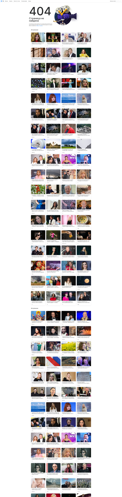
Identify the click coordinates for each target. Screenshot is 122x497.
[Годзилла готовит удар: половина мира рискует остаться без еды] (68, 100)
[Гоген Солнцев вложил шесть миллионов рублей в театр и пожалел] (84, 455)
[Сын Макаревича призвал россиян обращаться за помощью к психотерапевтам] (84, 40)
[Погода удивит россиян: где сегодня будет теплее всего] (68, 146)
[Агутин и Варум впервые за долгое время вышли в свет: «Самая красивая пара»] (68, 298)
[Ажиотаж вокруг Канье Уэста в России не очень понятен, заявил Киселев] (53, 313)
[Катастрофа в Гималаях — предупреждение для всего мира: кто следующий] (84, 131)
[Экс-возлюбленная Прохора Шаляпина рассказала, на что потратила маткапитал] (84, 55)
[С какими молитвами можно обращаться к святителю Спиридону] (38, 379)
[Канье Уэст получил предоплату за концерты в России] (68, 344)
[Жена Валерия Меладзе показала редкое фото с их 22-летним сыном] (84, 313)
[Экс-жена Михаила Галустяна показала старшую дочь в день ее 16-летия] (53, 207)
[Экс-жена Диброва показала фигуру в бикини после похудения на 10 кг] (68, 283)
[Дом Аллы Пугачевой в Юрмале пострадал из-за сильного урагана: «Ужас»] (84, 176)
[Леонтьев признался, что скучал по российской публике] (38, 329)
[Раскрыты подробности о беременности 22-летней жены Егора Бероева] (84, 298)
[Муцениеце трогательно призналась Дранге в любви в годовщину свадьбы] (38, 455)
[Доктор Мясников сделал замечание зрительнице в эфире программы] (53, 55)
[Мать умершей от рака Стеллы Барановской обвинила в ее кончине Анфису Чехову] (84, 268)
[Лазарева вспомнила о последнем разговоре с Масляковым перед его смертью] (84, 329)
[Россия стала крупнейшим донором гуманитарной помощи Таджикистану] (53, 424)
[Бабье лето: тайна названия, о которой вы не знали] (53, 146)
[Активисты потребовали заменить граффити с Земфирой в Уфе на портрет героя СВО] (53, 237)
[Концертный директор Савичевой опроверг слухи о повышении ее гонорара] (53, 100)
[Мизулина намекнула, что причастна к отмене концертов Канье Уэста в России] (84, 379)
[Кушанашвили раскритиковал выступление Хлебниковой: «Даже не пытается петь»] (38, 394)
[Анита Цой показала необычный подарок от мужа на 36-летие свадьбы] (38, 161)
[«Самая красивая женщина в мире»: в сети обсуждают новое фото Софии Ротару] (68, 313)
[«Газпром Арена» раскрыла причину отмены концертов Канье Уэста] (38, 298)
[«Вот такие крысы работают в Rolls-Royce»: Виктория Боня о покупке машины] (53, 455)
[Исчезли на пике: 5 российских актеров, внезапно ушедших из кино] (38, 359)
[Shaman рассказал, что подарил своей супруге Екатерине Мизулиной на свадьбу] (84, 424)
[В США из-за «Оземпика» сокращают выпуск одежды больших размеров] (38, 409)
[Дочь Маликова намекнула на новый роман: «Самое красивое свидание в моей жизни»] (53, 222)
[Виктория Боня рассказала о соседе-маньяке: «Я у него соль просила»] (38, 237)
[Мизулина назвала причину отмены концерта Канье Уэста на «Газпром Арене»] (68, 222)
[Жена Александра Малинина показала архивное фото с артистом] (68, 55)
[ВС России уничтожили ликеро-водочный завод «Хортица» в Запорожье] (38, 283)
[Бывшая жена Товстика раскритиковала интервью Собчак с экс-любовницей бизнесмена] (84, 485)
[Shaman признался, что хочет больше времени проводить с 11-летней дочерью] (68, 40)
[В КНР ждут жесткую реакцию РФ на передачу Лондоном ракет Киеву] (68, 455)
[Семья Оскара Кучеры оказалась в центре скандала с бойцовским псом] (53, 379)
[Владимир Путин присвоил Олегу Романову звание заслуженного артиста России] (53, 192)
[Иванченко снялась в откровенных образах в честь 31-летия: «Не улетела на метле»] (38, 344)
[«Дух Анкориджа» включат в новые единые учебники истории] (68, 116)
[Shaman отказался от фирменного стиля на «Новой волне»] (68, 70)
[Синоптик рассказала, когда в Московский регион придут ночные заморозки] (84, 116)
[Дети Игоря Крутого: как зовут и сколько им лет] (84, 207)
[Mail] (1, 1)
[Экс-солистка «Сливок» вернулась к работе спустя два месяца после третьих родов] (68, 268)
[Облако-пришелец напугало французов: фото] (53, 176)
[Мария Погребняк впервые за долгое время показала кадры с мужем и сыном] (53, 440)
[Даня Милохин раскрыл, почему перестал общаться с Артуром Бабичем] (53, 85)
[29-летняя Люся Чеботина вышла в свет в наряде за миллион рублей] (68, 161)
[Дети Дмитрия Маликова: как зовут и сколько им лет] (84, 409)
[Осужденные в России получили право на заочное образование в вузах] (38, 55)
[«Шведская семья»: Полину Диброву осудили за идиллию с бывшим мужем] (53, 283)
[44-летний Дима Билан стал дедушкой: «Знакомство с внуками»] (84, 70)
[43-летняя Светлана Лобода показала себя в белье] (84, 85)
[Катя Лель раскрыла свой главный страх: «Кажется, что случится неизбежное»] (53, 253)
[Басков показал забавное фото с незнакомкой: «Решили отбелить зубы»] (68, 253)
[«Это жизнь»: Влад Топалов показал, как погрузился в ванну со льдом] (84, 161)
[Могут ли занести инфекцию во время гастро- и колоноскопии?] (38, 207)
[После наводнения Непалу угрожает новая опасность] (84, 359)
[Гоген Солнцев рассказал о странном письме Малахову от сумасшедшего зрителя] (53, 40)
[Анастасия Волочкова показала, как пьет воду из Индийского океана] (38, 70)
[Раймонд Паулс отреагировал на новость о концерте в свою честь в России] (68, 192)
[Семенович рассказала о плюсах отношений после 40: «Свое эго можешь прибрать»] (38, 440)
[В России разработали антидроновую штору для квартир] (84, 146)
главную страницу (39, 25)
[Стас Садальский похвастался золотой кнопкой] (53, 359)
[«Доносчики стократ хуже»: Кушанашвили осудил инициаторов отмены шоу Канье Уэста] (53, 70)
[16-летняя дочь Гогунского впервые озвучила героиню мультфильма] (84, 253)
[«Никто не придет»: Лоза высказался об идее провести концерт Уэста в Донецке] (68, 207)
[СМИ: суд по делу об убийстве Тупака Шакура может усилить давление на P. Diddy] (68, 359)
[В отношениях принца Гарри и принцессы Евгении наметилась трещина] (53, 161)
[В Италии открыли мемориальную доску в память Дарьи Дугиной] (84, 440)
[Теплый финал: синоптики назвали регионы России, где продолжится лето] (68, 424)
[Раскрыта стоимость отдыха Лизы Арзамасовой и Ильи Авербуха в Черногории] (68, 176)
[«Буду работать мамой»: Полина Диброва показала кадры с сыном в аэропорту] (38, 40)
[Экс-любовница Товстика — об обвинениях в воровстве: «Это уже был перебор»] (84, 237)
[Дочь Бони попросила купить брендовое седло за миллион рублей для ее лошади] (84, 344)
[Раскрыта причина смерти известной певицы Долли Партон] (68, 85)
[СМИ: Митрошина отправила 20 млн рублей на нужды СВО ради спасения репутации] (38, 100)
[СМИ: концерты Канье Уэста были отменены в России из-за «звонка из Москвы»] (38, 116)
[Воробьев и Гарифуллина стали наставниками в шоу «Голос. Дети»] (38, 253)
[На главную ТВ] (3, 1)
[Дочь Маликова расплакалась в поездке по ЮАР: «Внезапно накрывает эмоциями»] (84, 192)
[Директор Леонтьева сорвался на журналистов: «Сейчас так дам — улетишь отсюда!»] (53, 329)
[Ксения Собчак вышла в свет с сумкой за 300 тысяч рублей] (38, 313)
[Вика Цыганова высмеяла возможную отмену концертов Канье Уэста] (84, 100)
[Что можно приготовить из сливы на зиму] (38, 85)
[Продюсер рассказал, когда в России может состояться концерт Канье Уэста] (68, 329)
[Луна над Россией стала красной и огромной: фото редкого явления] (84, 283)
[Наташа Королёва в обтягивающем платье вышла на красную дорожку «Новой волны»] (38, 424)
